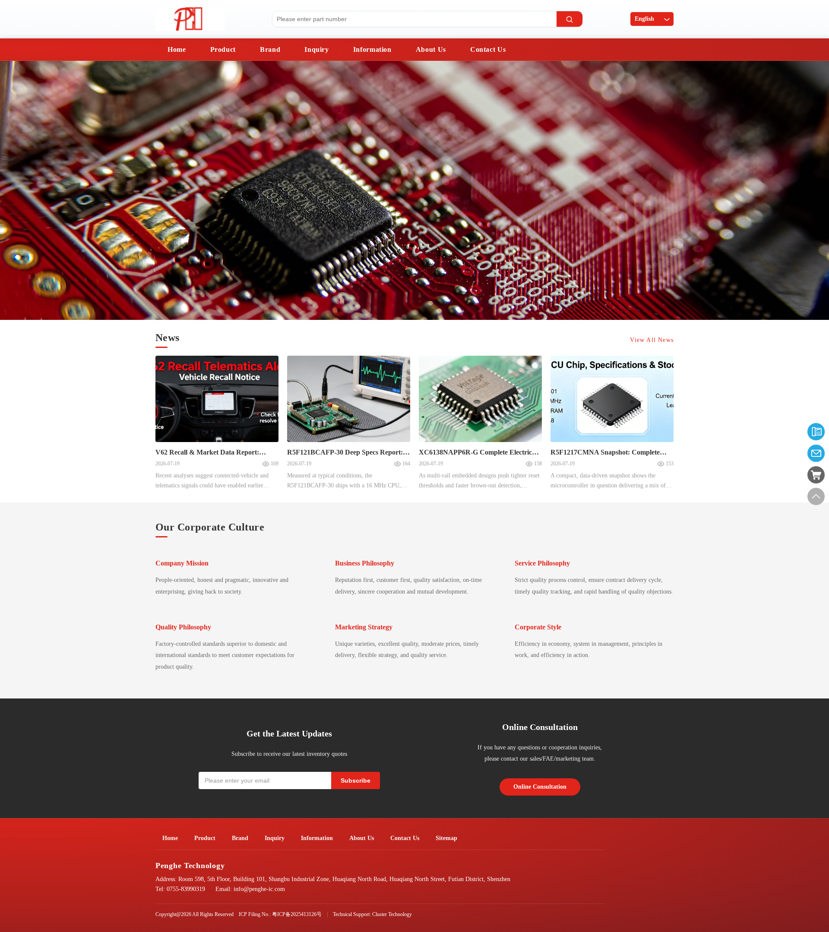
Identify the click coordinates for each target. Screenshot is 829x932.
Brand (270, 49)
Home (177, 49)
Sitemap (446, 838)
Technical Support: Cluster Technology (372, 914)
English (644, 19)
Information (372, 49)
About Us (431, 49)
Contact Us (488, 49)
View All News (652, 340)
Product (223, 49)
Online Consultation (539, 787)
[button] (15, 191)
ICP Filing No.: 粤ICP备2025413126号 (280, 914)
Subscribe (355, 780)
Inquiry (316, 49)
